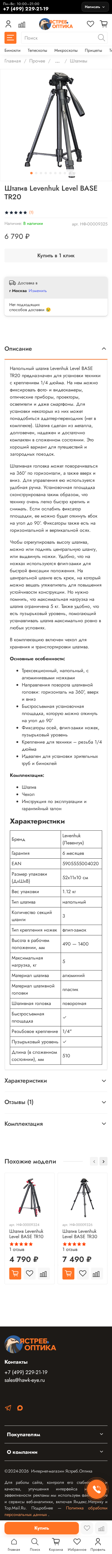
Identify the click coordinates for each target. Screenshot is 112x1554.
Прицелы (93, 50)
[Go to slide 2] (36, 173)
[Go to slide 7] (60, 173)
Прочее (37, 60)
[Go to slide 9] (69, 173)
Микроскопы (66, 50)
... (57, 61)
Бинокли (12, 50)
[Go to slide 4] (46, 173)
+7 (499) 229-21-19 (25, 1372)
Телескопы (37, 50)
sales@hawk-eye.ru (24, 1380)
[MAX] (20, 1409)
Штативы (78, 60)
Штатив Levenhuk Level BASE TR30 (79, 1234)
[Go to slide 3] (41, 173)
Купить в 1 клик (56, 255)
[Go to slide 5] (50, 173)
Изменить (38, 290)
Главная (12, 60)
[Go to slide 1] (31, 173)
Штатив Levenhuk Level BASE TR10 (26, 1234)
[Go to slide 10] (74, 173)
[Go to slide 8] (65, 173)
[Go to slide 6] (55, 173)
